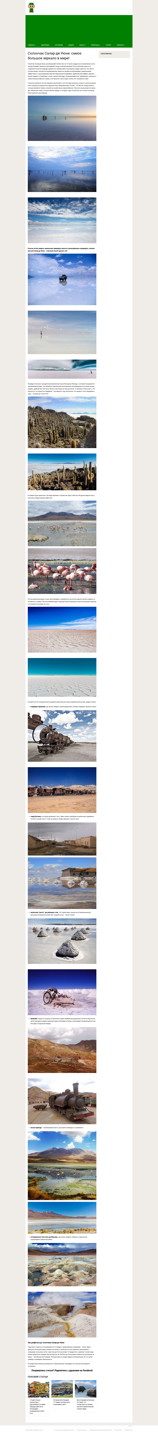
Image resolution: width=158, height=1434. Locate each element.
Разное (120, 45)
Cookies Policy (128, 1430)
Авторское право (82, 1430)
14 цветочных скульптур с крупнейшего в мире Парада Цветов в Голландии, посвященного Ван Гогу (38, 1406)
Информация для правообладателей (100, 1430)
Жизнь (31, 45)
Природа (95, 45)
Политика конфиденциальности (64, 1430)
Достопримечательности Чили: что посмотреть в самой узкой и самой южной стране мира (85, 1404)
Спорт (108, 45)
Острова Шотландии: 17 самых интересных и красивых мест (61, 1402)
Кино (81, 45)
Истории (59, 45)
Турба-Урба (29, 1430)
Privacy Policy (118, 1430)
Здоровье (45, 45)
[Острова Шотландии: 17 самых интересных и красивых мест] (62, 1389)
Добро (71, 45)
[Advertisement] (79, 29)
